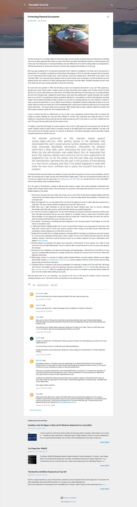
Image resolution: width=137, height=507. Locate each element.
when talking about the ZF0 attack (68, 179)
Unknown (39, 305)
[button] (108, 17)
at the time (85, 267)
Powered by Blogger (70, 498)
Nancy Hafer (40, 293)
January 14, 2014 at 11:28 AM (45, 405)
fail (34, 285)
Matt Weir (39, 360)
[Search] (112, 5)
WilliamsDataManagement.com (66, 402)
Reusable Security (38, 4)
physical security (42, 285)
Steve (38, 317)
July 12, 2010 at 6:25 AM (44, 388)
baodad (38, 338)
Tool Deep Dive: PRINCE (37, 448)
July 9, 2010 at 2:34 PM (43, 355)
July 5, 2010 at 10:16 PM (44, 311)
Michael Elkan (73, 501)
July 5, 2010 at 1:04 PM (43, 299)
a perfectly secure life (42, 269)
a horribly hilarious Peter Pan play (59, 260)
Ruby (37, 394)
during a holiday (42, 240)
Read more (104, 442)
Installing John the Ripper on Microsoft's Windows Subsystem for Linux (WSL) (60, 425)
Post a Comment (35, 410)
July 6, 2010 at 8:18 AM (43, 332)
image (38, 329)
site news (54, 285)
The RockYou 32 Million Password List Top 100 (47, 472)
